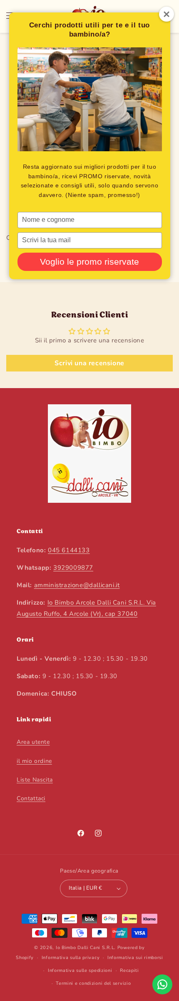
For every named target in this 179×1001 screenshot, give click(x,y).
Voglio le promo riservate (89, 261)
